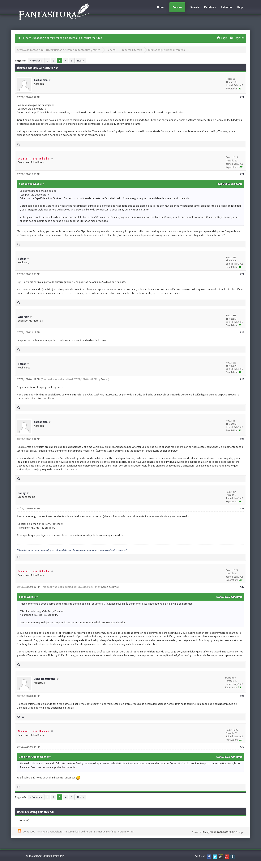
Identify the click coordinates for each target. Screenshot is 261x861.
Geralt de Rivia (109, 586)
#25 (242, 379)
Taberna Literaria (132, 50)
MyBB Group (236, 832)
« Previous (36, 60)
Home (160, 7)
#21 (242, 97)
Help (240, 7)
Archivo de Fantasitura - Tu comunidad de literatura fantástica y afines (58, 50)
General (111, 50)
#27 (242, 508)
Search (194, 7)
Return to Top (126, 831)
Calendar (226, 7)
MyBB (210, 832)
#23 (242, 274)
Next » (80, 60)
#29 (242, 696)
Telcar (22, 258)
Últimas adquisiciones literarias (166, 50)
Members (210, 7)
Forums (177, 7)
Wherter (23, 316)
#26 (242, 439)
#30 (242, 746)
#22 (242, 174)
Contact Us (29, 831)
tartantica (41, 80)
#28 (242, 586)
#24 (242, 332)
